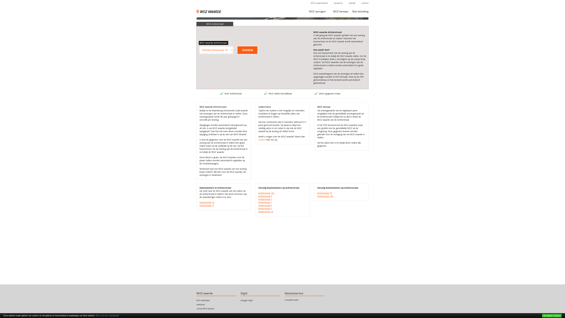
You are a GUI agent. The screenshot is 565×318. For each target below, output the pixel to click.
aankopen (200, 304)
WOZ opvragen (317, 11)
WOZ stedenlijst (203, 300)
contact (365, 3)
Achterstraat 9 (265, 205)
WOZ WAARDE (210, 11)
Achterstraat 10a (325, 196)
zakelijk (352, 3)
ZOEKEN (247, 50)
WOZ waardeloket (319, 3)
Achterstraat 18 (265, 211)
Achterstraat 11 (207, 205)
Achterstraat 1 (265, 202)
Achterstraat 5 (265, 196)
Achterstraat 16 (324, 193)
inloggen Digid (247, 300)
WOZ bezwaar (341, 11)
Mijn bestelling (360, 11)
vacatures (338, 3)
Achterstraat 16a (266, 193)
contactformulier (292, 300)
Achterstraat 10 (207, 202)
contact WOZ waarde (205, 308)
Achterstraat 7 (265, 199)
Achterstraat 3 (265, 208)
